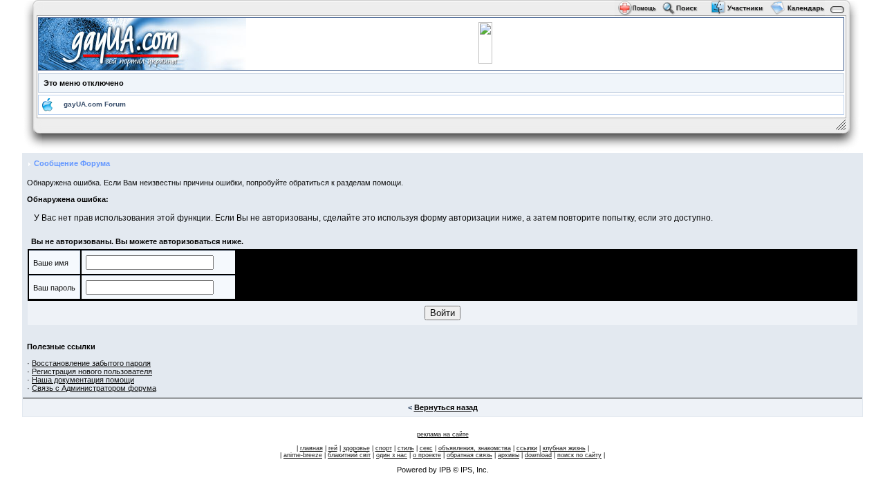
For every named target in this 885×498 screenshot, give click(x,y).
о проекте (427, 455)
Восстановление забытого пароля (91, 363)
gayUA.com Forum (95, 104)
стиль (406, 448)
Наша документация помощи (83, 380)
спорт (383, 448)
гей (332, 448)
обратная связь (469, 455)
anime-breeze (302, 455)
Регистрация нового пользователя (92, 371)
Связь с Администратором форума (94, 388)
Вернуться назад (446, 407)
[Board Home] (142, 43)
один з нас (391, 455)
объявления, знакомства (474, 448)
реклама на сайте (443, 434)
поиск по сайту (579, 455)
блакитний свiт (349, 455)
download (538, 455)
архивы (508, 455)
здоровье (356, 448)
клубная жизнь (564, 448)
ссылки (526, 448)
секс (426, 448)
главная (311, 448)
